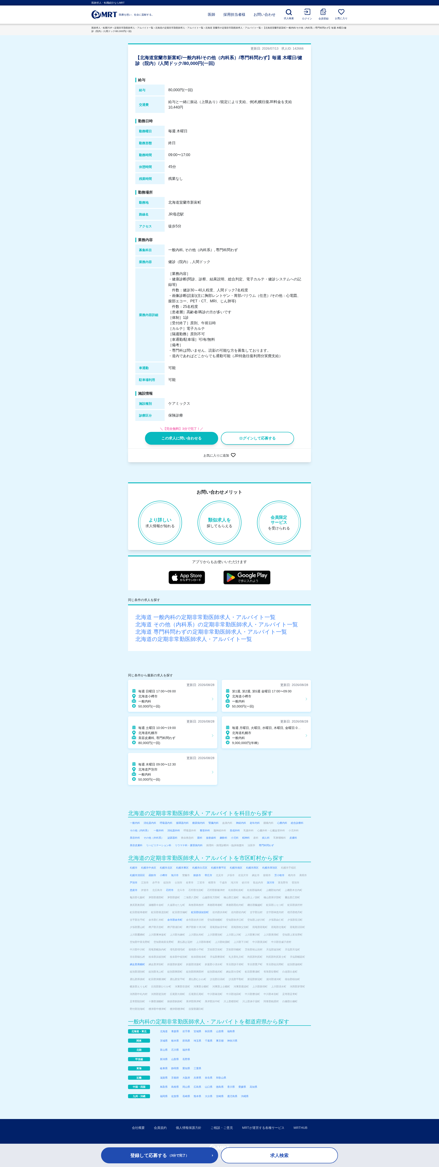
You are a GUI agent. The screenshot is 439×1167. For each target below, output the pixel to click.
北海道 (164, 1031)
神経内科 (241, 822)
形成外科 (235, 830)
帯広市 (208, 875)
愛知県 (186, 1068)
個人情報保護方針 (188, 1128)
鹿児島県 (232, 1096)
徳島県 (220, 1086)
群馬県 (186, 1040)
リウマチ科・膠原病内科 (189, 845)
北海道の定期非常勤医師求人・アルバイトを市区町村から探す (206, 858)
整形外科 (205, 830)
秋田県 (208, 1031)
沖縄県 (245, 1096)
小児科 (234, 837)
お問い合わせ (265, 14)
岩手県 (186, 1031)
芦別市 (133, 882)
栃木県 (175, 1040)
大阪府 (186, 1077)
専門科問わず (266, 845)
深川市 (270, 882)
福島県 (231, 1031)
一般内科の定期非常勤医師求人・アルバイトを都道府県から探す (208, 1021)
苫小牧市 (279, 875)
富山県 (164, 1049)
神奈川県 (232, 1040)
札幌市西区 (252, 867)
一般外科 (159, 830)
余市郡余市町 (174, 919)
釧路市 (197, 875)
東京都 (220, 1040)
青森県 (175, 1031)
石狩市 (170, 890)
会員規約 (160, 1128)
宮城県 (197, 1031)
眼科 (199, 837)
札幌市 (133, 867)
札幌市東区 (182, 867)
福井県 (186, 1049)
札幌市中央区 (148, 867)
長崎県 (186, 1096)
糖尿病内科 (198, 822)
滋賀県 (164, 1077)
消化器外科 (173, 830)
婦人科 (266, 837)
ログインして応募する (257, 438)
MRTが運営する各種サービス (263, 1128)
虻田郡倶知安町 (200, 912)
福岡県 (164, 1096)
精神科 (246, 837)
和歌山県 (221, 1077)
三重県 (197, 1068)
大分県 (208, 1096)
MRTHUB (300, 1128)
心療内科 (282, 822)
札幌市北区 (166, 867)
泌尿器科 (172, 837)
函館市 (152, 875)
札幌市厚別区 (269, 867)
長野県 (186, 1059)
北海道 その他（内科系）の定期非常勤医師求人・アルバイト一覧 (216, 624)
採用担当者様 (234, 14)
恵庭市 (133, 890)
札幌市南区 (236, 867)
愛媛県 (242, 1086)
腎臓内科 (214, 822)
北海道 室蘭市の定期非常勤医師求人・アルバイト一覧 (233, 28)
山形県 (220, 1031)
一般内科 (135, 822)
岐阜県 (164, 1068)
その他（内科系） (140, 830)
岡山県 (186, 1086)
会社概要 (138, 1128)
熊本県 (197, 1096)
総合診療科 (297, 822)
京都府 (175, 1077)
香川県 (231, 1086)
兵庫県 (197, 1077)
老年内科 (255, 822)
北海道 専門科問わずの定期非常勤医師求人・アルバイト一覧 (211, 632)
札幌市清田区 (137, 875)
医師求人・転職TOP (101, 28)
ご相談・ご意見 (222, 1128)
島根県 (175, 1086)
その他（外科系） (154, 837)
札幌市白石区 (199, 867)
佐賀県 (175, 1096)
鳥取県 (164, 1086)
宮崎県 (220, 1096)
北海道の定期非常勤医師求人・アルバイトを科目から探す (200, 813)
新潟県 (164, 1059)
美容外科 (135, 837)
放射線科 (211, 837)
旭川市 (175, 875)
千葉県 (208, 1040)
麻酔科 (223, 837)
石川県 (175, 1049)
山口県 (208, 1086)
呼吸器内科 (166, 822)
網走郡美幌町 (137, 964)
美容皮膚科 (136, 845)
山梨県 (175, 1059)
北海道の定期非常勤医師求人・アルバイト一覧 (179, 28)
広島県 (197, 1086)
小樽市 (163, 875)
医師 (211, 14)
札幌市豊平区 (218, 867)
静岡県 (175, 1068)
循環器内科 (182, 822)
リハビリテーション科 (158, 845)
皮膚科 (293, 837)
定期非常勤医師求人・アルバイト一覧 (133, 28)
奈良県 (208, 1077)
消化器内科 (150, 822)
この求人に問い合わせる (181, 438)
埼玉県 (197, 1040)
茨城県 (164, 1040)
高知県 (253, 1086)
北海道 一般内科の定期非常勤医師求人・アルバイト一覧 (205, 617)
